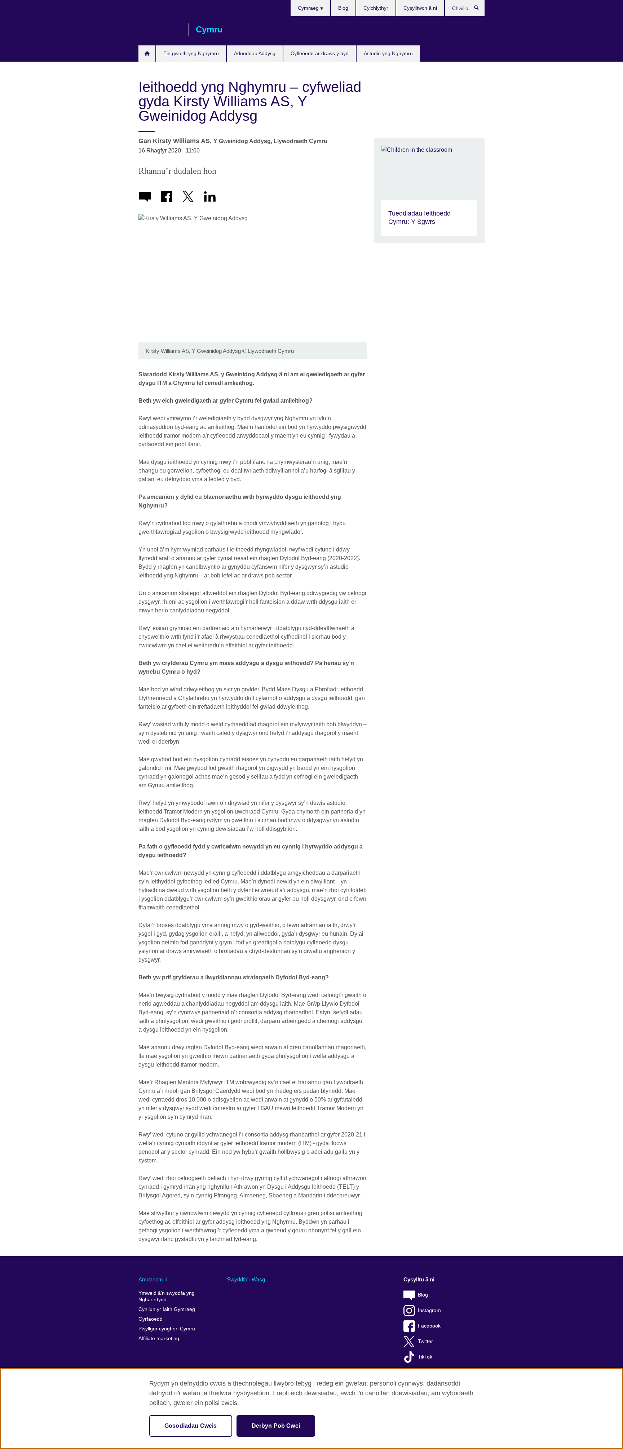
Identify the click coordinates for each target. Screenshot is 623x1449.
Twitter (425, 1341)
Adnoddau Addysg (254, 53)
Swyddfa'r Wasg (246, 1279)
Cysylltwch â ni (420, 8)
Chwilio (480, 9)
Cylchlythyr (375, 8)
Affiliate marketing (158, 1338)
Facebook (429, 1326)
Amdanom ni (153, 1279)
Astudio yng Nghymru (388, 53)
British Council (159, 29)
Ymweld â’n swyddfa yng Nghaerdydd (166, 1296)
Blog (343, 8)
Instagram (429, 1310)
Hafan (146, 53)
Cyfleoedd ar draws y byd (320, 53)
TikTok (425, 1357)
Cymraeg (309, 8)
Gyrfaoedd (150, 1319)
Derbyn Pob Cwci (276, 1426)
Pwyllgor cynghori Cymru (166, 1328)
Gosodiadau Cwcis (190, 1426)
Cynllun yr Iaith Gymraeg (166, 1309)
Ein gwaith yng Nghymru (191, 53)
